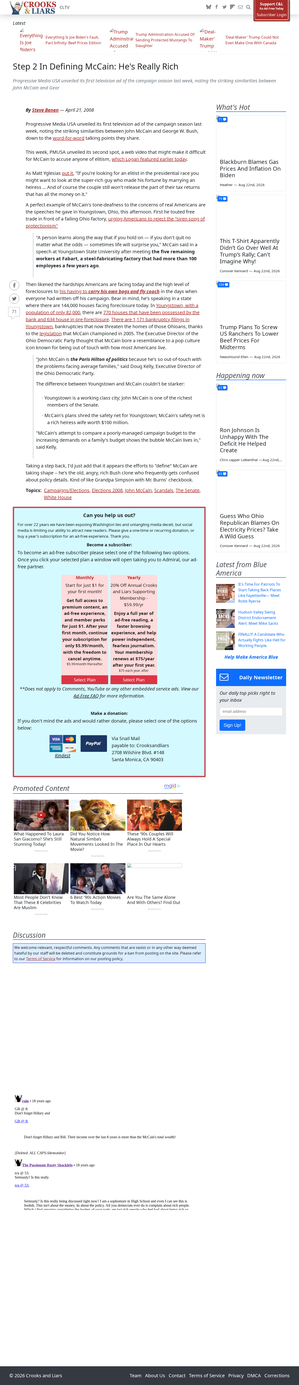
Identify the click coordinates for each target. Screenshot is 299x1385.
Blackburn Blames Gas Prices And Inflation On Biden (250, 168)
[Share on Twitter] (14, 299)
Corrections (277, 1375)
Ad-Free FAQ (86, 696)
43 (220, 473)
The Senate (187, 490)
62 (220, 387)
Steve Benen (45, 110)
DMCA (254, 1375)
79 (220, 198)
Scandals (163, 490)
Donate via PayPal (94, 743)
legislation (50, 333)
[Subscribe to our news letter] (240, 7)
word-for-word (68, 138)
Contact (177, 1375)
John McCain (138, 490)
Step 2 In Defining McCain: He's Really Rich (95, 66)
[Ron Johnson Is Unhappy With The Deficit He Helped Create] (251, 403)
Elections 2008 (107, 490)
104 (221, 284)
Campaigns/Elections (66, 490)
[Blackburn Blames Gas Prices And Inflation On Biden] (251, 135)
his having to (110, 291)
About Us (155, 1375)
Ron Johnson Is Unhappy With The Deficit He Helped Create (244, 440)
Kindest (62, 755)
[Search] (248, 7)
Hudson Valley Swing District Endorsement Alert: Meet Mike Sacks (258, 618)
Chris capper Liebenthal (239, 459)
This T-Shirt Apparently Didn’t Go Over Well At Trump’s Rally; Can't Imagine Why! (249, 251)
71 (14, 311)
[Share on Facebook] (14, 285)
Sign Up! (232, 725)
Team (136, 1375)
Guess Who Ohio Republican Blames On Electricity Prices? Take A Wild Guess (249, 526)
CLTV (65, 7)
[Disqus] (109, 1151)
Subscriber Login (272, 15)
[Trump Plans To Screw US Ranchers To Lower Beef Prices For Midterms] (251, 300)
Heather (226, 184)
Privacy (236, 1375)
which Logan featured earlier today (149, 159)
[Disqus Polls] (109, 1027)
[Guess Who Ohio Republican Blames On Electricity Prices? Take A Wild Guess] (251, 489)
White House (58, 497)
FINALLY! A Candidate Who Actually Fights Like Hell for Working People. (262, 640)
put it (67, 173)
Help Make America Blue (251, 657)
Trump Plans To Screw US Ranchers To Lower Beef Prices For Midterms (249, 337)
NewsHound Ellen (234, 356)
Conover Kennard (234, 270)
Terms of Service (40, 958)
